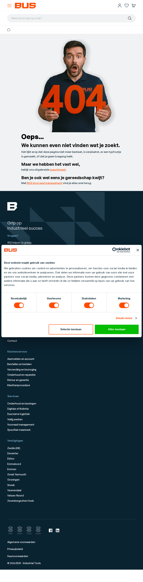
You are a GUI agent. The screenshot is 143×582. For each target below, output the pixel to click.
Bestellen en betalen (19, 364)
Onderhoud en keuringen (21, 403)
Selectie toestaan (70, 329)
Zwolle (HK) (13, 448)
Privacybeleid (15, 548)
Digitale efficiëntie (18, 408)
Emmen (11, 469)
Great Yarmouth (16, 474)
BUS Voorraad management (44, 183)
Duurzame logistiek (18, 413)
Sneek (11, 485)
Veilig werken (14, 419)
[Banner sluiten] (138, 250)
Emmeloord (14, 463)
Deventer (12, 453)
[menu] (9, 5)
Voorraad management (20, 424)
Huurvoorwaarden (17, 556)
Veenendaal (14, 490)
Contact (12, 340)
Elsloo (10, 458)
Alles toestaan (116, 329)
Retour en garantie (18, 379)
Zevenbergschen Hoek (20, 500)
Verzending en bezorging (21, 369)
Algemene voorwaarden (21, 542)
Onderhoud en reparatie (21, 374)
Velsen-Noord (15, 495)
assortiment (58, 169)
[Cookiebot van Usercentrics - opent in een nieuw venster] (115, 250)
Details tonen (124, 318)
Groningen (13, 479)
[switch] (54, 305)
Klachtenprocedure (18, 385)
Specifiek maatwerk (19, 429)
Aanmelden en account (20, 358)
